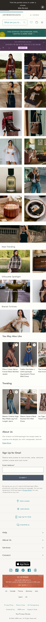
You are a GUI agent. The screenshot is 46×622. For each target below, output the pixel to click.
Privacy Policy (27, 490)
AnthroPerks (24, 509)
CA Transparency (33, 605)
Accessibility (10, 609)
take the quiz (23, 8)
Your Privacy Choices (23, 614)
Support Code (32, 609)
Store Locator (25, 501)
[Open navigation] (42, 22)
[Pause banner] (42, 7)
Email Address (8, 465)
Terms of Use (20, 605)
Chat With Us (24, 525)
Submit (23, 478)
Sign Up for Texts (24, 517)
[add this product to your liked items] (16, 345)
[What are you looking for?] (24, 22)
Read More (6, 443)
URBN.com (21, 609)
